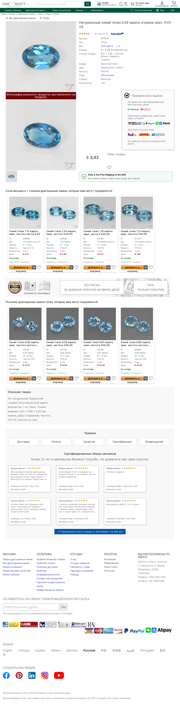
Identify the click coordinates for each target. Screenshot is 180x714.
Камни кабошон (11, 574)
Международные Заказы (50, 589)
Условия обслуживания (49, 578)
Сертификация (122, 441)
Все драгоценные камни (16, 563)
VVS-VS (105, 71)
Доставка (23, 441)
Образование (97, 10)
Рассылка (109, 570)
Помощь (81, 10)
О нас (73, 559)
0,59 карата (107, 46)
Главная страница (12, 10)
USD (172, 10)
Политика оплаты (46, 563)
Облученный (107, 75)
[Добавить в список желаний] (109, 168)
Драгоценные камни (37, 10)
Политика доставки (47, 566)
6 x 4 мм (105, 49)
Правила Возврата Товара (51, 559)
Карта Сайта (111, 566)
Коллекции (110, 559)
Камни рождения (12, 566)
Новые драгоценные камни (18, 559)
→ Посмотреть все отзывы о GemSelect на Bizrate (90, 531)
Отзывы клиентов (79, 563)
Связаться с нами (80, 566)
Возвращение (154, 441)
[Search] (87, 4)
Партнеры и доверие (81, 570)
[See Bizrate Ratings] (117, 34)
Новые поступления (61, 10)
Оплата (56, 441)
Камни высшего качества (17, 570)
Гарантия (89, 441)
